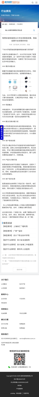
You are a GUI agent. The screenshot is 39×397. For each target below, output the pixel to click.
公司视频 (4, 288)
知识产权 (22, 284)
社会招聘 (4, 313)
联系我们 (22, 288)
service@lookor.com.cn (27, 338)
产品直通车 (19, 388)
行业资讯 (22, 298)
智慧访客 (4, 328)
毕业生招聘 (23, 313)
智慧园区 (22, 328)
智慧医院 (22, 324)
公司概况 (4, 284)
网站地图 (18, 393)
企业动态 (4, 298)
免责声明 (26, 393)
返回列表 (19, 269)
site (11, 393)
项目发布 (4, 303)
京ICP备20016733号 (19, 379)
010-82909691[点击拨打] (9, 338)
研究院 (20, 385)
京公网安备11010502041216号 (19, 382)
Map (14, 393)
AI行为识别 (4, 324)
